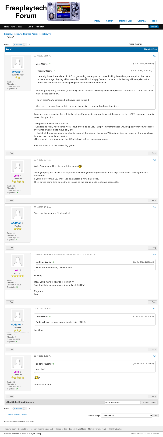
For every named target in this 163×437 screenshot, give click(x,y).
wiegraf (16, 71)
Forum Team (10, 429)
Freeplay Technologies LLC (41, 429)
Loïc (93, 254)
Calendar (142, 21)
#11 (154, 56)
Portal (97, 21)
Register (40, 27)
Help (154, 21)
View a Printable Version (17, 415)
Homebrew (44, 34)
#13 (154, 207)
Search (109, 21)
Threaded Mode (150, 49)
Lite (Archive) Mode (77, 429)
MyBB (16, 434)
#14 (154, 254)
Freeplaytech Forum (13, 34)
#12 (154, 160)
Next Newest (26, 402)
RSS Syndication (115, 429)
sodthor (16, 223)
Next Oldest (13, 402)
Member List (125, 21)
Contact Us (23, 429)
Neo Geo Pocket (30, 34)
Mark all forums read (97, 429)
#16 (154, 356)
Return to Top (61, 429)
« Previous (18, 44)
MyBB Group (36, 434)
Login (30, 27)
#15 (154, 309)
